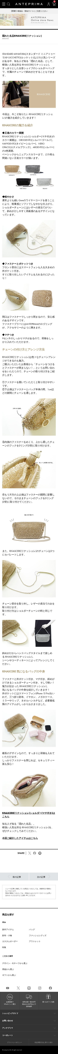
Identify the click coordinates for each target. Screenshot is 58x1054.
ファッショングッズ (37, 935)
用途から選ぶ (8, 969)
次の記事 (41, 877)
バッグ (32, 929)
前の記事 (17, 877)
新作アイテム (8, 929)
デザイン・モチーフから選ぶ (14, 963)
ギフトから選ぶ (9, 975)
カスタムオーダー (10, 941)
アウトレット (35, 941)
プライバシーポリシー (14, 1042)
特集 (4, 947)
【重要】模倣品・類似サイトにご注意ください (29, 11)
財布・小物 (7, 935)
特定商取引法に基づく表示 (43, 1042)
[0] (54, 5)
